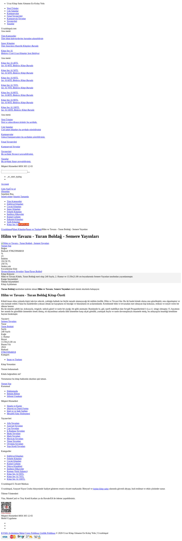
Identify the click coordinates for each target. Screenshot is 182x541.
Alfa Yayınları (13, 423)
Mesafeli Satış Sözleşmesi (18, 413)
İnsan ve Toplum (33, 229)
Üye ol (13, 189)
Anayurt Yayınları (15, 426)
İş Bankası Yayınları (16, 431)
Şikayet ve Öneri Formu (17, 408)
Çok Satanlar (12, 11)
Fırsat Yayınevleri (14, 16)
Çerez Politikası (32, 533)
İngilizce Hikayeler (15, 469)
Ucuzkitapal (6, 229)
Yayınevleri (12, 21)
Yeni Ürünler (12, 8)
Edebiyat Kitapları (15, 456)
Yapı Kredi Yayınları (16, 446)
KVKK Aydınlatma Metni (13, 533)
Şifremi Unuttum (14, 396)
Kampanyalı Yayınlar (16, 18)
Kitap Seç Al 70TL (15, 476)
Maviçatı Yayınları (15, 438)
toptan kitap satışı (101, 488)
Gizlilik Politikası (47, 533)
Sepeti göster (7, 196)
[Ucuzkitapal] (2, 169)
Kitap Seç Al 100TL (16, 479)
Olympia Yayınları (15, 444)
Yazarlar (10, 23)
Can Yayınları (13, 428)
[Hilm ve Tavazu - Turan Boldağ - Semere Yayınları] (25, 243)
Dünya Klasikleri (14, 466)
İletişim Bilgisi (13, 393)
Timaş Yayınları (14, 441)
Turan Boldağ (7, 326)
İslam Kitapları (19, 229)
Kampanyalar (13, 13)
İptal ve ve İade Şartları (17, 411)
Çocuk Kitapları (14, 461)
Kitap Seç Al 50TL (15, 474)
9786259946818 (8, 352)
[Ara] (28, 172)
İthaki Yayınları (13, 433)
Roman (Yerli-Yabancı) (17, 471)
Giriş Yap (5, 189)
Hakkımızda (12, 391)
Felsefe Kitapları (14, 458)
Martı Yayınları (13, 436)
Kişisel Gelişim (13, 463)
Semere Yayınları (8, 321)
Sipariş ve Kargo (14, 406)
